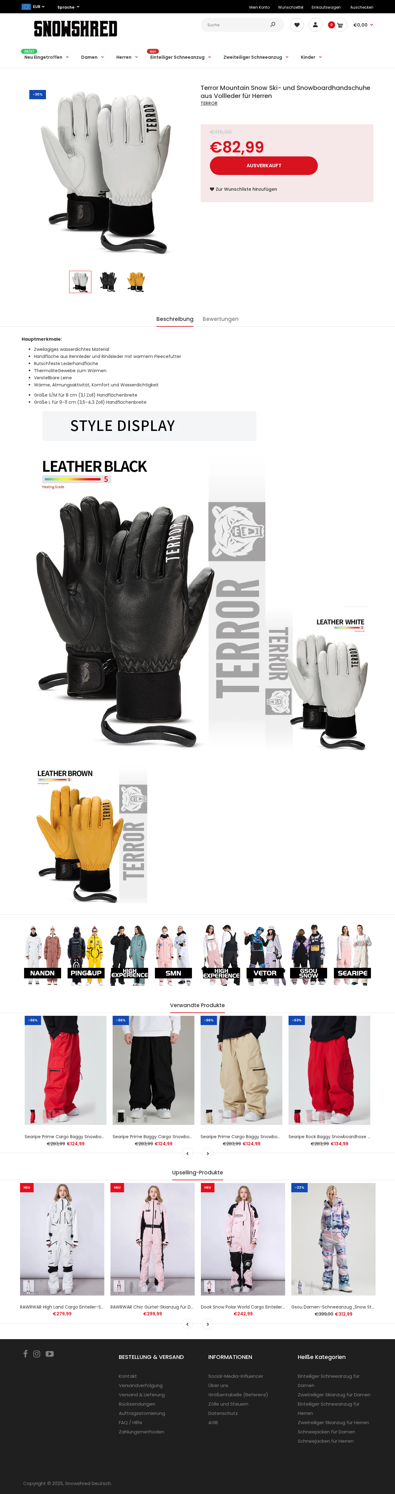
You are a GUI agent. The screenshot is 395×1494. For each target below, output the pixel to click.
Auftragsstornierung (142, 1413)
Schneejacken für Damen (326, 1431)
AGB (213, 1422)
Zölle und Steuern (228, 1404)
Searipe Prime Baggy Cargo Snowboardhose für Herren (171, 1137)
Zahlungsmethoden (141, 1431)
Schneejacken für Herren (326, 1441)
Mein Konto (259, 7)
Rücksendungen (137, 1404)
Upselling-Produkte (197, 1172)
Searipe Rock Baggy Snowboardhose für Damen (340, 1137)
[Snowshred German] (76, 38)
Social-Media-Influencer (235, 1376)
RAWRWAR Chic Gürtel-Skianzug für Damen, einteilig (166, 1307)
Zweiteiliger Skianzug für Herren (333, 1422)
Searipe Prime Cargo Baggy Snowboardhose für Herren (83, 1137)
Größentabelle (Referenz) (238, 1394)
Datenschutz (223, 1413)
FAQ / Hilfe (130, 1422)
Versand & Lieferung (142, 1394)
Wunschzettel (290, 7)
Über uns (218, 1385)
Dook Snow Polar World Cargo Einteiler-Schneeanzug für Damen (270, 1307)
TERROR (209, 103)
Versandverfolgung (141, 1385)
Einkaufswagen (326, 7)
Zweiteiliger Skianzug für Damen (334, 1394)
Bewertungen (221, 319)
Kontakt (128, 1376)
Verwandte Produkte (197, 1005)
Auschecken (361, 7)
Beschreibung (174, 319)
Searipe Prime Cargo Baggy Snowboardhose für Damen (260, 1137)
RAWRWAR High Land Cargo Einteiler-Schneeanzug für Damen (86, 1307)
